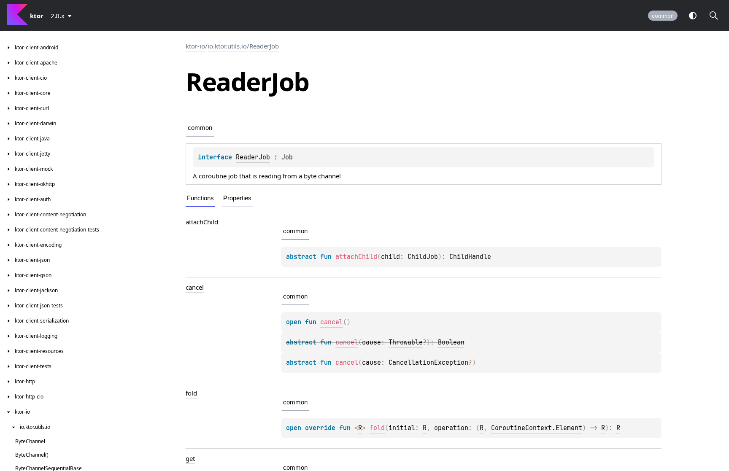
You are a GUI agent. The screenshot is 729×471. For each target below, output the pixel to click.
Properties (237, 198)
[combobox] (63, 15)
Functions (200, 198)
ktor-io (195, 46)
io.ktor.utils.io (227, 46)
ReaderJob (264, 46)
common (663, 16)
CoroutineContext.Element (536, 428)
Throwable (406, 342)
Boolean (451, 342)
